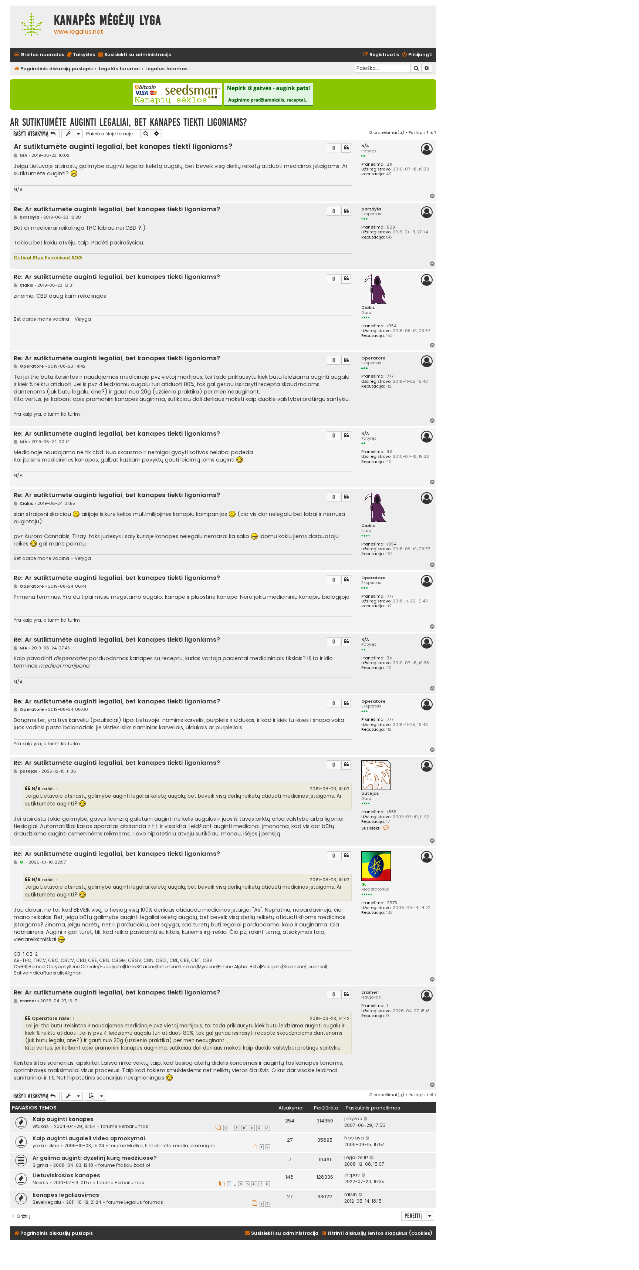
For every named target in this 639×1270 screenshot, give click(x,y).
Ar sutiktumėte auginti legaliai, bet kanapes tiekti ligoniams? (128, 122)
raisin (350, 1194)
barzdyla (371, 209)
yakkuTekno (46, 1145)
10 (245, 1128)
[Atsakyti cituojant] (346, 147)
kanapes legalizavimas (66, 1195)
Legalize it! (356, 1157)
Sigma (40, 1165)
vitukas (41, 1126)
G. (363, 884)
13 (266, 1128)
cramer (369, 992)
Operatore (373, 358)
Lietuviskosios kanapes (66, 1175)
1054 (391, 326)
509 (391, 227)
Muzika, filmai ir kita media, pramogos (171, 1145)
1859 (391, 812)
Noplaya (354, 1138)
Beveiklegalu (47, 1202)
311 (389, 164)
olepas (352, 1175)
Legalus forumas (143, 1202)
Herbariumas (133, 1126)
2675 (392, 903)
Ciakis (368, 307)
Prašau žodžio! (133, 1165)
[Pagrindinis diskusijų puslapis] (30, 26)
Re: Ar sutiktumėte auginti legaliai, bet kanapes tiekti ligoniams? (117, 209)
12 (259, 1128)
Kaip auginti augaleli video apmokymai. (89, 1138)
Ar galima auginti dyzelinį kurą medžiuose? (95, 1158)
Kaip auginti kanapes (63, 1119)
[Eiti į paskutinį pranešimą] (366, 1118)
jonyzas (353, 1118)
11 (252, 1128)
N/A (365, 145)
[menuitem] (80, 55)
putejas (370, 793)
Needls (40, 1182)
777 (390, 376)
